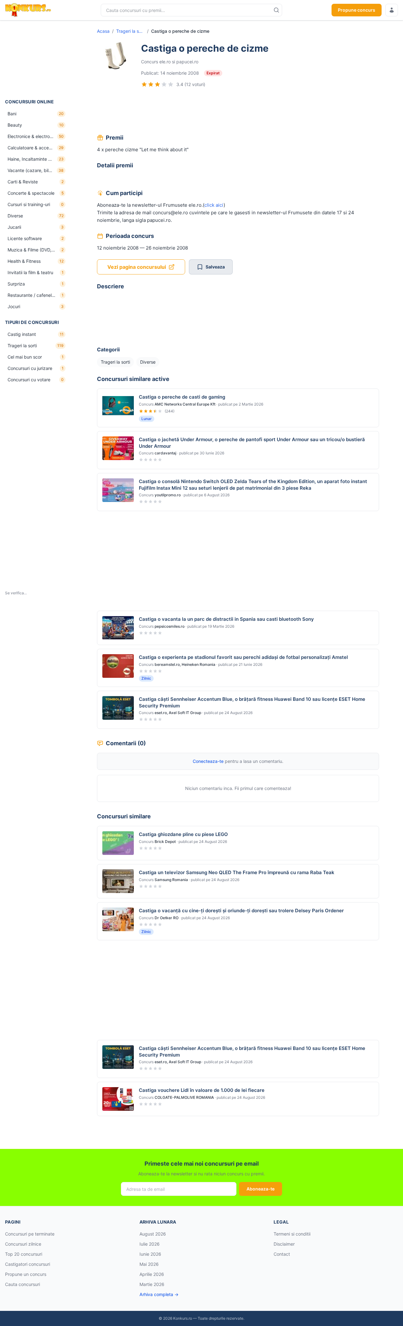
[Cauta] (276, 10)
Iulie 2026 (149, 1244)
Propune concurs (356, 10)
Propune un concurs (25, 1274)
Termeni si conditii (292, 1234)
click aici (214, 205)
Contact (282, 1254)
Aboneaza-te (261, 1188)
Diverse (148, 362)
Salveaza (215, 266)
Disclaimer (284, 1244)
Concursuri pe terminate (29, 1234)
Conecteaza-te (208, 761)
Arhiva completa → (159, 1294)
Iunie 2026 (150, 1254)
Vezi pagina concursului (136, 267)
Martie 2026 (151, 1284)
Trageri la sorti (130, 31)
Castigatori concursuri (27, 1264)
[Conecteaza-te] (391, 10)
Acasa (103, 31)
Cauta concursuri (22, 1284)
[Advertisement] (36, 59)
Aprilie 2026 (151, 1274)
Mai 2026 (149, 1264)
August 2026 (152, 1234)
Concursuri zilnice (23, 1244)
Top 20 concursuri (23, 1254)
